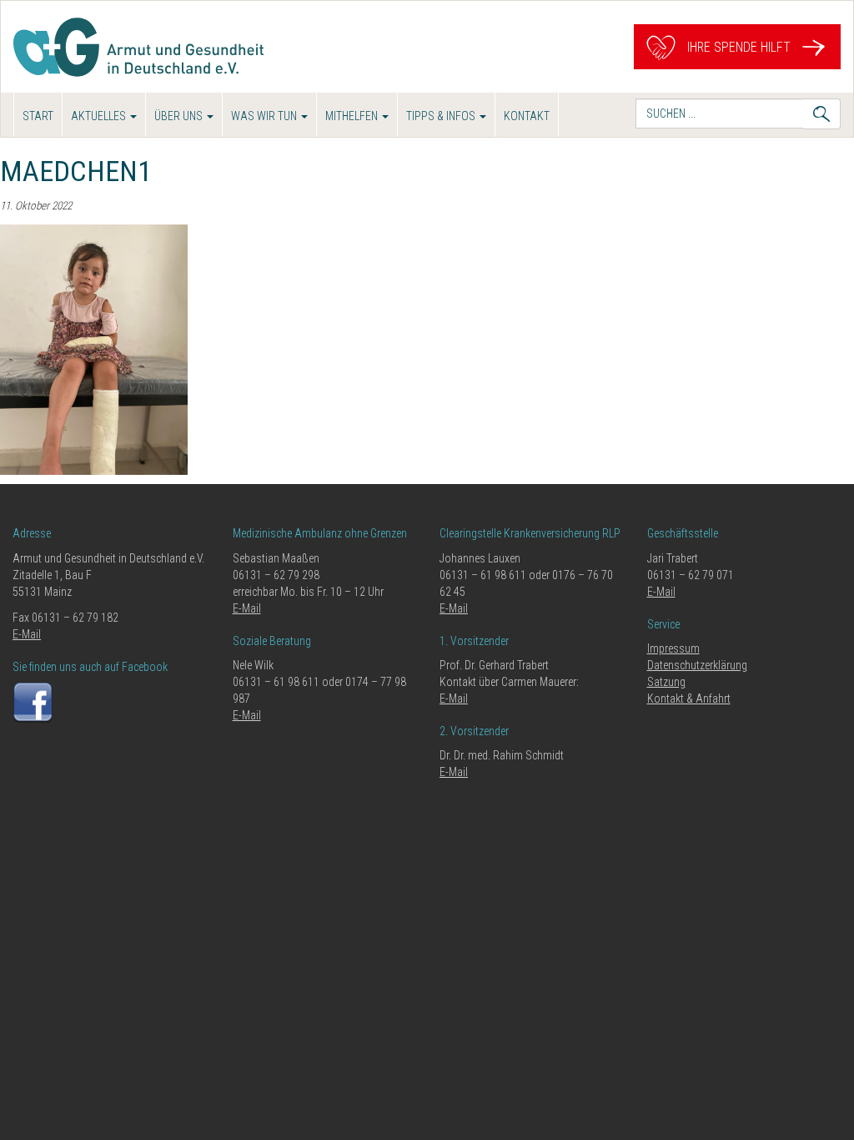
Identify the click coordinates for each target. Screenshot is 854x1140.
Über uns (179, 116)
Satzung (666, 682)
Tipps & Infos (442, 116)
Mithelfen (352, 116)
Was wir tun (265, 116)
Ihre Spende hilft (737, 46)
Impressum (673, 648)
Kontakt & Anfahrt (689, 698)
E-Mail (27, 634)
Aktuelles (99, 116)
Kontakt (527, 116)
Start (38, 116)
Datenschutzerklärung (697, 665)
